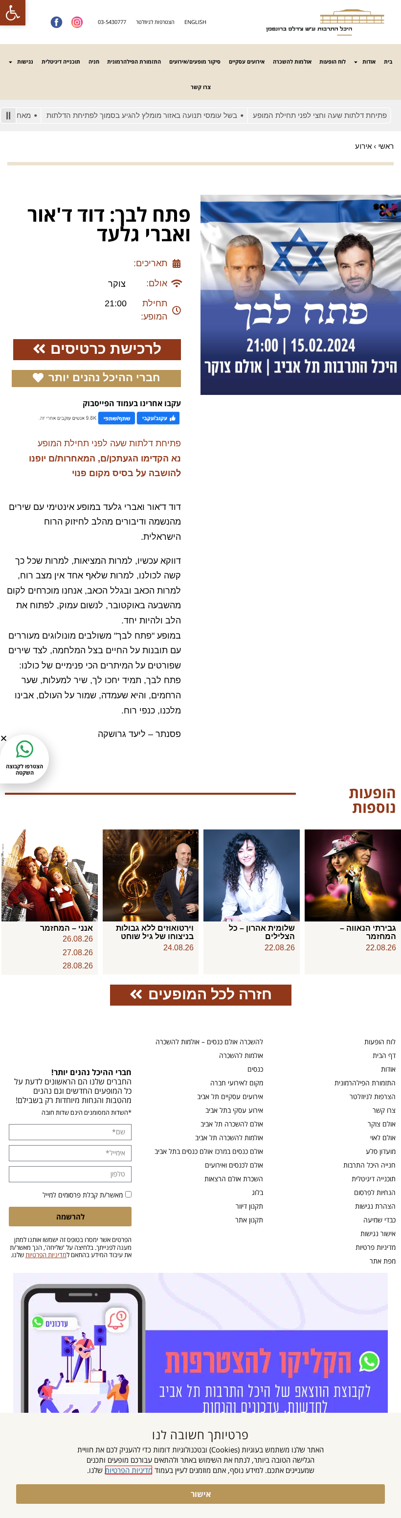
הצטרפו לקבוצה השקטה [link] (24, 769)
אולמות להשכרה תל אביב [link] (229, 1137)
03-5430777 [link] (112, 21)
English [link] (195, 21)
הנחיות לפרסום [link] (375, 1192)
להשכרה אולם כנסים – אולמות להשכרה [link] (209, 1041)
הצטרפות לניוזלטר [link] (155, 21)
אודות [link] (369, 61)
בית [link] (388, 61)
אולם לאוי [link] (383, 1137)
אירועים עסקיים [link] (247, 61)
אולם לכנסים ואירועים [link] (234, 1165)
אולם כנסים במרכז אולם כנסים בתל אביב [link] (209, 1151)
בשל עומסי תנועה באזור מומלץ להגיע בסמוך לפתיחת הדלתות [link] (163, 115)
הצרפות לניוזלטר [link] (373, 1096)
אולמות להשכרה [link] (292, 61)
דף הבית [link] (384, 1055)
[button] (3, 738)
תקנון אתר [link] (249, 1219)
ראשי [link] (386, 146)
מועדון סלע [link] (381, 1151)
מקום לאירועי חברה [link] (236, 1082)
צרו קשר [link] (201, 87)
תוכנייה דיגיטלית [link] (61, 61)
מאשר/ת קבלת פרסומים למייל (83, 1194)
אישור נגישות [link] (378, 1233)
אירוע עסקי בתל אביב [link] (234, 1110)
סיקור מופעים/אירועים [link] (195, 61)
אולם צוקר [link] (382, 1123)
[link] (12, 12)
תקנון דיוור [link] (249, 1206)
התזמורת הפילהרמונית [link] (134, 61)
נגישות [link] (25, 61)
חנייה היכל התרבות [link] (369, 1165)
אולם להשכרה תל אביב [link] (231, 1123)
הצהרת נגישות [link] (375, 1206)
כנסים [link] (255, 1069)
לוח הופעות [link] (332, 61)
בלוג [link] (257, 1192)
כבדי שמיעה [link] (379, 1219)
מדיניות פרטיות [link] (376, 1247)
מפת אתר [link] (383, 1260)
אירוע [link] (363, 146)
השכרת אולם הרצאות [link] (233, 1178)
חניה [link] (94, 61)
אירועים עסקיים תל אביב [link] (230, 1096)
